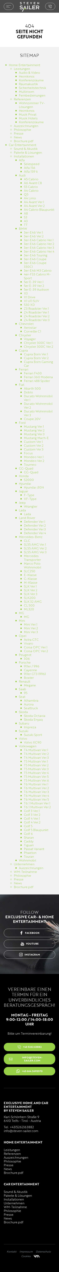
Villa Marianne (36, 1256)
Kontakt (11, 1251)
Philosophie (12, 1161)
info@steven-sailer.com (21, 1130)
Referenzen (12, 1153)
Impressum (26, 1251)
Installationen (14, 1199)
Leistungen (12, 1149)
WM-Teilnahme (15, 1206)
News (8, 1168)
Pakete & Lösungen (18, 1195)
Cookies (26, 1256)
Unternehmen (14, 1203)
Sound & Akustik (16, 1191)
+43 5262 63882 (50, 6)
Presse (8, 1165)
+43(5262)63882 (22, 1127)
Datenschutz (43, 1251)
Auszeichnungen (16, 1157)
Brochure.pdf (13, 1172)
